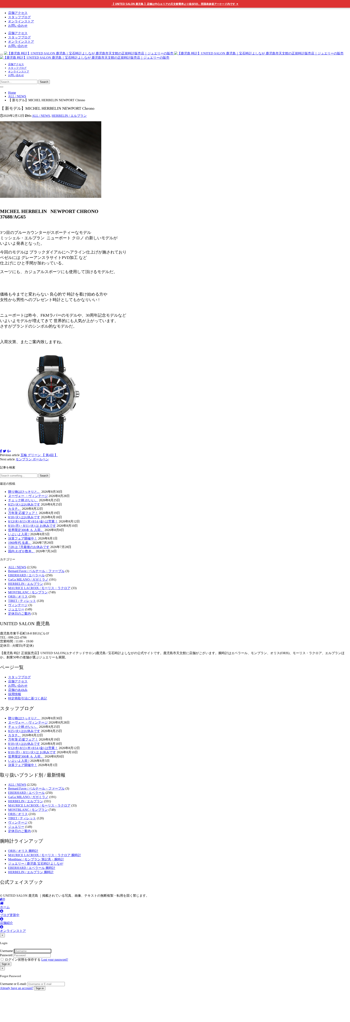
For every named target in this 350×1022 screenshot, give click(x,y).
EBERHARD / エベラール (26, 575)
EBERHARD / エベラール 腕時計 (31, 868)
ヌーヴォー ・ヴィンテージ (28, 496)
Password (6, 955)
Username (6, 951)
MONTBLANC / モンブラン (28, 592)
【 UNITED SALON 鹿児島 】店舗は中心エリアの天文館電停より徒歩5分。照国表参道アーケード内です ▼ (175, 3)
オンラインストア (21, 21)
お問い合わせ (18, 25)
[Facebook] (1, 899)
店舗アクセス (18, 13)
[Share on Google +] (9, 451)
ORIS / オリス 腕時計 (23, 851)
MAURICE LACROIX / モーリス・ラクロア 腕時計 (44, 855)
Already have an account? (16, 988)
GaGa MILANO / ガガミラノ (28, 579)
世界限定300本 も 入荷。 (26, 530)
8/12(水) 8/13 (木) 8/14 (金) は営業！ (33, 521)
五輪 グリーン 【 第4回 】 (39, 455)
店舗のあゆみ (18, 690)
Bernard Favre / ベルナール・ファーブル (36, 571)
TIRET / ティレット (22, 601)
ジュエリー (16, 609)
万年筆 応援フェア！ (23, 513)
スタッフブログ (19, 17)
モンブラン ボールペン (32, 459)
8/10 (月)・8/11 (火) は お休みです (32, 525)
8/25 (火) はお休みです (24, 504)
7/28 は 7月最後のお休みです (28, 547)
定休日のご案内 (19, 613)
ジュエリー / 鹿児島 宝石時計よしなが (35, 863)
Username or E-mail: (13, 984)
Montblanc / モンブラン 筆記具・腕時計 (36, 859)
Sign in (6, 964)
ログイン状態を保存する (22, 959)
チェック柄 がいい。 (23, 500)
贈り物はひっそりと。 (24, 491)
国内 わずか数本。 (21, 551)
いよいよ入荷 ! (18, 534)
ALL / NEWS (41, 115)
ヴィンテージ (18, 605)
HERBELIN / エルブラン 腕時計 (31, 872)
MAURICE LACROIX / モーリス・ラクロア (39, 588)
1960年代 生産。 (20, 542)
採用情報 (14, 694)
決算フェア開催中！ (22, 538)
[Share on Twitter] (4, 451)
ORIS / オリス (18, 596)
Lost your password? (54, 959)
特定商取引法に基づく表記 (27, 698)
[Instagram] (3, 899)
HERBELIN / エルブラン (69, 115)
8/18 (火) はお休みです (24, 517)
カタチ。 (14, 508)
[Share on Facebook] (1, 451)
